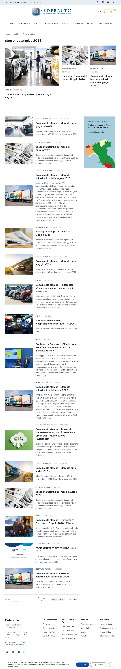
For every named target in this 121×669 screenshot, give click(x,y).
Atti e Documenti (42, 544)
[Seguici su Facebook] (7, 652)
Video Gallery (86, 628)
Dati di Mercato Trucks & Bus (70, 631)
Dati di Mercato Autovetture (70, 627)
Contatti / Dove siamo (51, 636)
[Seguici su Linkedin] (24, 652)
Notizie (8, 90)
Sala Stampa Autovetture (46, 119)
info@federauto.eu (16, 645)
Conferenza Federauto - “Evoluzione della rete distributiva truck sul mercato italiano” (56, 347)
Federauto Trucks (98, 68)
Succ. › (68, 599)
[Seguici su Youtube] (18, 652)
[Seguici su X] (13, 652)
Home (12, 23)
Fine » (75, 599)
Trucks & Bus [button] (50, 23)
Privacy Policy (105, 632)
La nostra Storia (106, 624)
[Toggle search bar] (101, 12)
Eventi (38, 316)
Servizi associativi (50, 628)
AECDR (89, 23)
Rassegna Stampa (69, 68)
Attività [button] (65, 23)
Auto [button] (36, 23)
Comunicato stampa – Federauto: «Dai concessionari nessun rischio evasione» (54, 288)
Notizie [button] (77, 23)
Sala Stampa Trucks (43, 170)
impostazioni (13, 667)
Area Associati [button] (102, 23)
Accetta (83, 665)
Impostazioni (99, 665)
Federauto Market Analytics (51, 632)
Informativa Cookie (107, 636)
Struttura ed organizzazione (108, 628)
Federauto (12, 620)
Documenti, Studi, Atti (89, 624)
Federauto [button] (23, 23)
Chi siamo (46, 624)
